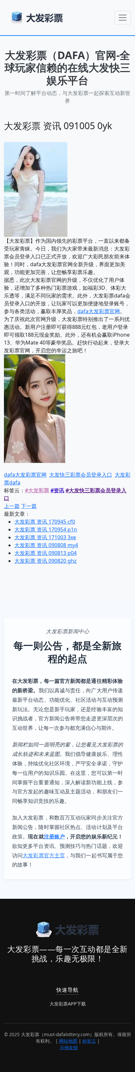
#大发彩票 (37, 490)
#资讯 (57, 490)
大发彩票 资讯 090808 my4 (46, 545)
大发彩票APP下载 (67, 1004)
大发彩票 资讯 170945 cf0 (44, 521)
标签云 (89, 1041)
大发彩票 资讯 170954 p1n (45, 529)
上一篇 (12, 506)
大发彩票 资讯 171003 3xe (45, 537)
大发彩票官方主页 (44, 855)
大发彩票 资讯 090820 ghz (45, 560)
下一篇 (29, 506)
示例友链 (69, 1047)
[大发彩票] (36, 17)
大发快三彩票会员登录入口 (80, 474)
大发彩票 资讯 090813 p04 (45, 553)
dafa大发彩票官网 (98, 311)
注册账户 (54, 836)
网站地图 (68, 1041)
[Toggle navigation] (122, 17)
